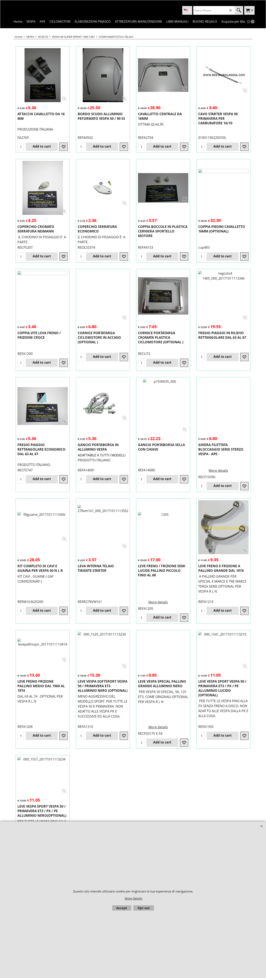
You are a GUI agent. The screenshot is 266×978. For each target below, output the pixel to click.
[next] (253, 21)
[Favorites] (64, 147)
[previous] (248, 21)
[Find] (239, 10)
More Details (133, 898)
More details (218, 470)
